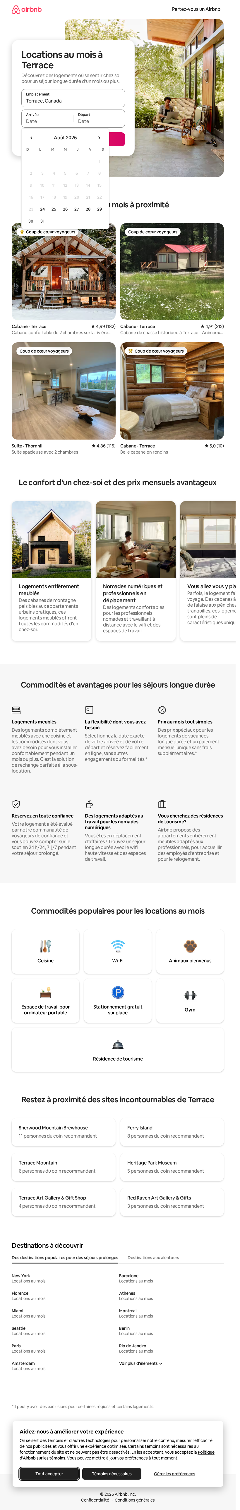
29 (99, 209)
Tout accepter (49, 1473)
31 (42, 221)
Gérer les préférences (174, 1473)
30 (30, 221)
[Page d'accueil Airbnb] (27, 9)
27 (76, 209)
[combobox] (73, 100)
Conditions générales (135, 1500)
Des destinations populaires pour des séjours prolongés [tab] (65, 1257)
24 (42, 209)
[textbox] (47, 121)
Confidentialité (95, 1500)
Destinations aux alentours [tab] (153, 1257)
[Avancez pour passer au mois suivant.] (99, 138)
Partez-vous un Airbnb (196, 9)
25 (54, 209)
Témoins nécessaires (112, 1473)
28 (88, 209)
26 (65, 209)
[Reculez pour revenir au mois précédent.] (31, 138)
